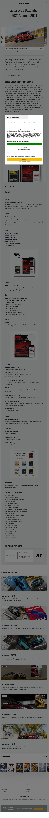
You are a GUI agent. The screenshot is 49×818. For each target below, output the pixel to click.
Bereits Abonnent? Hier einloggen (24, 161)
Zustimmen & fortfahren (24, 144)
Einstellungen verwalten (24, 147)
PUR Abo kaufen (24, 159)
